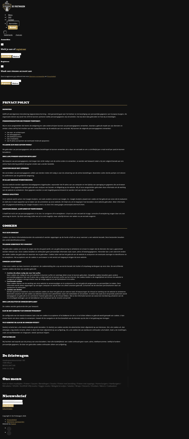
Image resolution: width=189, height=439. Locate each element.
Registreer (6, 83)
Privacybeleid (51, 76)
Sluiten (16, 57)
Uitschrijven (7, 409)
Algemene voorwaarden (37, 76)
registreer (21, 49)
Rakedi (13, 424)
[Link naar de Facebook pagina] (9, 429)
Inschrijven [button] (8, 406)
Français (18, 35)
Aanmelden (13, 23)
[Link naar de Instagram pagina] (9, 433)
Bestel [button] (13, 27)
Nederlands (8, 35)
